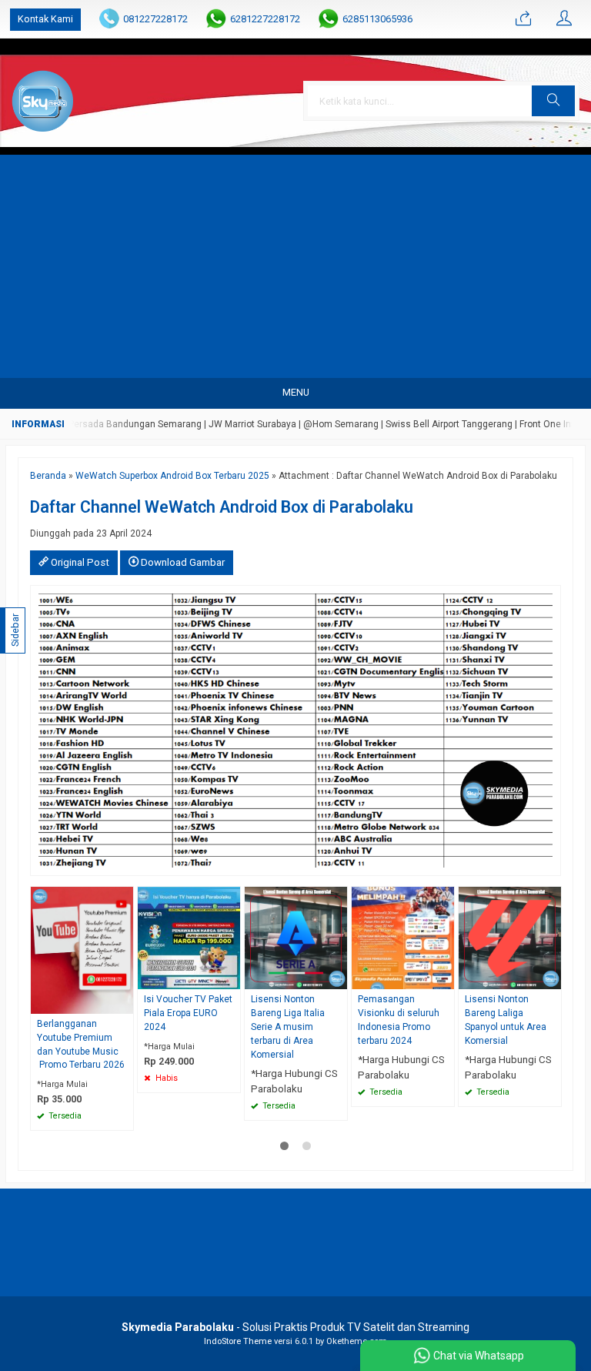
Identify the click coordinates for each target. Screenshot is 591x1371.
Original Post (78, 562)
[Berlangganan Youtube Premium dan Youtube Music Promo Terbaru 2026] (82, 949)
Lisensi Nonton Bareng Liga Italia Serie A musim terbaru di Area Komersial (288, 1027)
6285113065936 (377, 19)
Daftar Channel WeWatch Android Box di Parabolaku (221, 507)
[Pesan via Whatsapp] (523, 19)
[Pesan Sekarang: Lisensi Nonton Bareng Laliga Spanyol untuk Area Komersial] (551, 977)
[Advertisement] (295, 262)
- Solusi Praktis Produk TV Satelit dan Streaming (295, 1327)
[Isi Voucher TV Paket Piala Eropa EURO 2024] (189, 937)
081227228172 (155, 19)
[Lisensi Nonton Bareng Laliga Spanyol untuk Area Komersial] (510, 937)
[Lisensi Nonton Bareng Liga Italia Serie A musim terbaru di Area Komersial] (296, 937)
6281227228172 (265, 19)
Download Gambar (182, 562)
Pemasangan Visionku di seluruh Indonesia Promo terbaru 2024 (398, 1020)
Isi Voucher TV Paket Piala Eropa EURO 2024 (188, 1013)
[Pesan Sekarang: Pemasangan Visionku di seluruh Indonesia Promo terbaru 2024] (444, 977)
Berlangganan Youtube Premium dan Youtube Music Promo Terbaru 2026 (81, 1044)
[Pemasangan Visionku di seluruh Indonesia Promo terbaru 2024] (403, 937)
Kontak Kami (45, 19)
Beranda (48, 475)
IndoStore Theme (238, 1341)
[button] (553, 100)
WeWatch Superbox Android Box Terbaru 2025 (172, 475)
